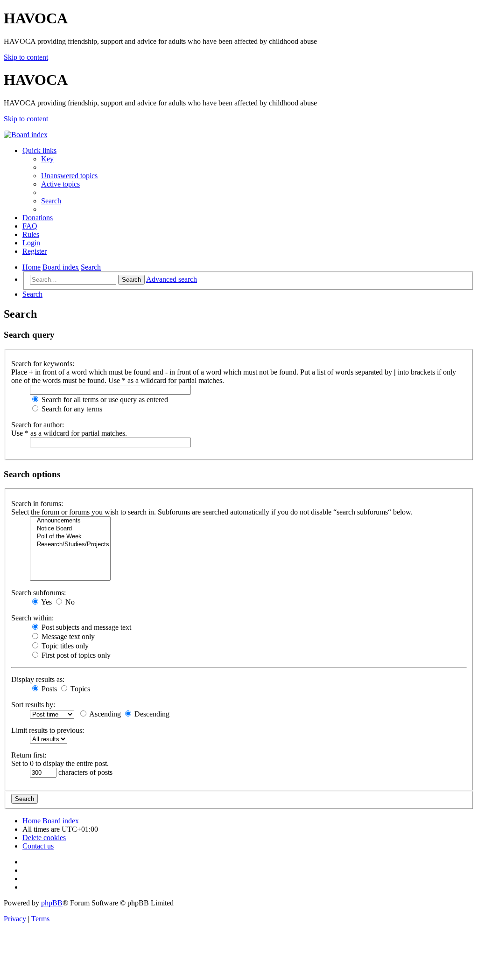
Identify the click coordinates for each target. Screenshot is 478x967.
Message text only (67, 636)
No (69, 602)
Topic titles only (64, 646)
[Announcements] (70, 521)
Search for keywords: (42, 364)
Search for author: (37, 425)
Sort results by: (33, 705)
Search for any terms (71, 409)
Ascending (104, 714)
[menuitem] (47, 159)
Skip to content (26, 57)
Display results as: (37, 679)
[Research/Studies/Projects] (70, 545)
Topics (79, 689)
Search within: (32, 618)
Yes (46, 602)
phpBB (52, 903)
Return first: (28, 755)
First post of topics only (75, 655)
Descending (151, 714)
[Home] (26, 135)
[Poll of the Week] (70, 537)
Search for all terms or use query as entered (104, 399)
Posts (48, 689)
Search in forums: (37, 504)
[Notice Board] (70, 529)
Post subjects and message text (85, 627)
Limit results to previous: (47, 730)
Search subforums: (38, 593)
